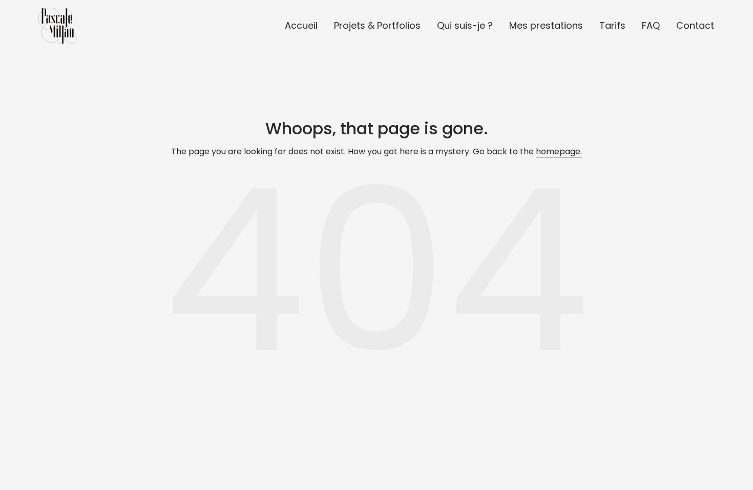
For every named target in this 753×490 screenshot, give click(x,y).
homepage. (559, 151)
